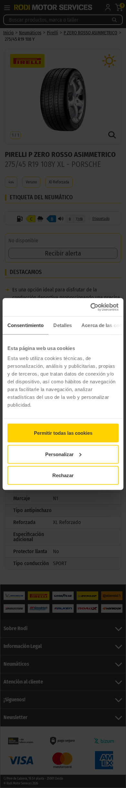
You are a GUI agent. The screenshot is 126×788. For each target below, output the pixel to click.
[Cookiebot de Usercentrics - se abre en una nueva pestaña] (91, 307)
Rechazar (63, 475)
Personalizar (59, 454)
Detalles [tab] (62, 325)
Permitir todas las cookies (63, 433)
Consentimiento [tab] (25, 325)
